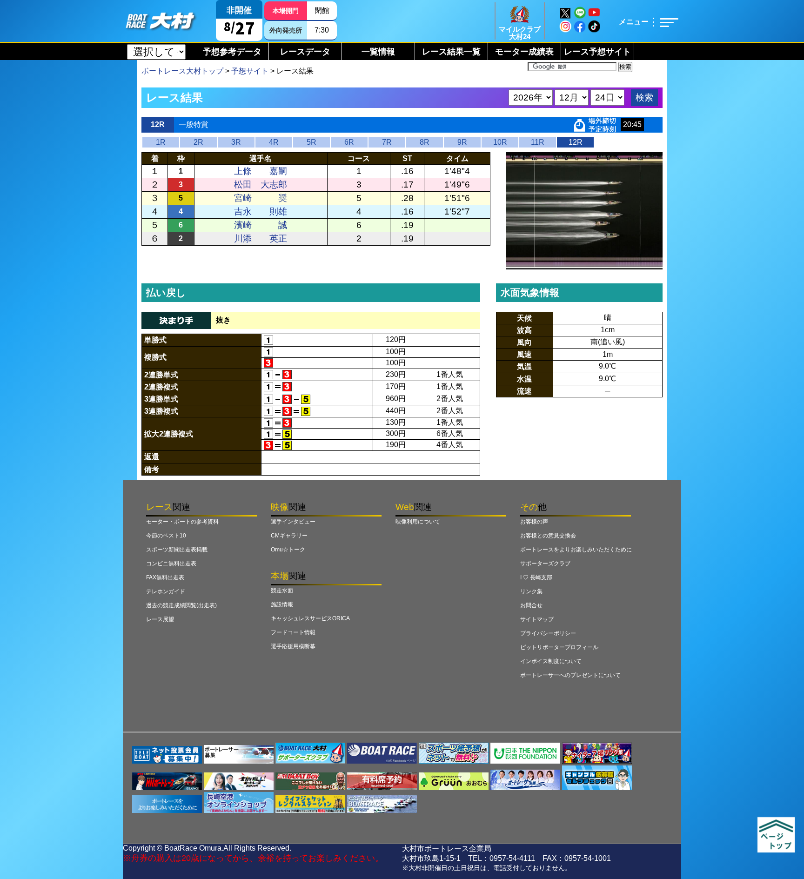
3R (236, 142)
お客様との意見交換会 (548, 535)
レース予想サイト (597, 51)
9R (462, 142)
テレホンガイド (165, 591)
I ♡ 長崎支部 (536, 577)
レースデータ (305, 51)
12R (576, 142)
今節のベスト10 (166, 535)
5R (311, 142)
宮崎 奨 (260, 198)
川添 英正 (260, 238)
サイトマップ (537, 619)
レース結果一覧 (451, 51)
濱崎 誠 (260, 225)
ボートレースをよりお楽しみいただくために (576, 549)
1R (161, 142)
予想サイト (249, 71)
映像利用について (417, 521)
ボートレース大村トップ (182, 71)
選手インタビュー (293, 521)
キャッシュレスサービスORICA (310, 618)
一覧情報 (378, 51)
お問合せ (531, 605)
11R (537, 142)
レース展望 (160, 619)
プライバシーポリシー (548, 633)
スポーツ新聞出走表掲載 (177, 549)
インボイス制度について (551, 661)
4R (274, 142)
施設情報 (282, 604)
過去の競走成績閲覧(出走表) (181, 605)
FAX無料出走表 (165, 577)
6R (349, 142)
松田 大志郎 (260, 184)
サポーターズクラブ (545, 563)
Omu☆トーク (288, 549)
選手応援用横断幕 (293, 646)
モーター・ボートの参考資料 (182, 521)
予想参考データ (232, 51)
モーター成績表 (524, 51)
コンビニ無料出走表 (171, 563)
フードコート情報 (293, 632)
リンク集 (531, 591)
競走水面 (282, 590)
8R (424, 142)
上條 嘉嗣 (260, 171)
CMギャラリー (289, 535)
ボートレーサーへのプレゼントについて (570, 675)
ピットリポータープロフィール (559, 647)
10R (500, 142)
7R (387, 142)
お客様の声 (534, 521)
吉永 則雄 (260, 211)
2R (198, 142)
